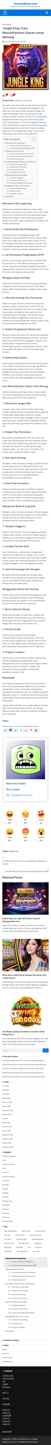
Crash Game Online (8, 1164)
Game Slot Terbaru (8, 1176)
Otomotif (5, 1197)
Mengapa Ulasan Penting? (14, 151)
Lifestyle (5, 1189)
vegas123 (6, 1412)
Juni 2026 (5, 1086)
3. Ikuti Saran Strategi (16, 169)
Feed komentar (7, 1357)
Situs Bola (19, 1247)
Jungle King (13, 851)
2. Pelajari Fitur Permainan (18, 167)
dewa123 (6, 1409)
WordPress (33, 1441)
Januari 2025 (6, 1130)
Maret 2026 (6, 1098)
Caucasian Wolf (40, 1231)
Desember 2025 (7, 1110)
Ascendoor (14, 1441)
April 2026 (5, 1094)
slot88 (4, 1384)
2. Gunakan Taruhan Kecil (17, 180)
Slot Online (6, 24)
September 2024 (8, 1147)
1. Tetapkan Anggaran (16, 177)
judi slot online (9, 1243)
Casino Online (25, 1231)
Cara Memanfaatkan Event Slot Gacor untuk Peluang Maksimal (23, 1060)
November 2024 (7, 1139)
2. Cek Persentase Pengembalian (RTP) (22, 148)
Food (4, 1168)
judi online (7, 1239)
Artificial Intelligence (9, 1156)
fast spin (7, 1235)
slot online (5, 1213)
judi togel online (24, 1243)
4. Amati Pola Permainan (17, 172)
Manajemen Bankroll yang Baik (16, 175)
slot (29, 1247)
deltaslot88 (7, 1431)
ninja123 (6, 1418)
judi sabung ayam (37, 1239)
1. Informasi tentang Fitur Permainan (21, 154)
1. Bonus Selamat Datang (17, 188)
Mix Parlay (7, 1247)
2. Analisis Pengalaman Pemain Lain (21, 156)
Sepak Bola (6, 1205)
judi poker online (21, 1239)
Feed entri (5, 1353)
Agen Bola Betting (10, 1231)
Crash (4, 1160)
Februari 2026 (7, 1102)
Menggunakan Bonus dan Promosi (17, 185)
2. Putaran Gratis (14, 191)
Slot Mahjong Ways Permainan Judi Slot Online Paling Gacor (23, 1033)
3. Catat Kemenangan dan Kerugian (20, 183)
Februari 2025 (7, 1126)
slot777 (5, 1392)
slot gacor (38, 1247)
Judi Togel (5, 1184)
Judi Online (5, 1180)
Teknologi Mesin (7, 1221)
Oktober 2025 (7, 1114)
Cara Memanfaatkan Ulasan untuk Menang (20, 161)
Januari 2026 (6, 1106)
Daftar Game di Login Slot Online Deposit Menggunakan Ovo (21, 919)
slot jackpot (8, 1251)
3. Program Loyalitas (16, 193)
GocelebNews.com (25, 3)
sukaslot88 (6, 1415)
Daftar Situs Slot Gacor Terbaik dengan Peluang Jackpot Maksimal (24, 1064)
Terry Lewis (8, 41)
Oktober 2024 (7, 1143)
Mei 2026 (5, 1090)
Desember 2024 (7, 1135)
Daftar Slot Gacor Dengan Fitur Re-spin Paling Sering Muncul (22, 1072)
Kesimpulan (9, 196)
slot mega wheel (22, 1251)
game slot (5, 1172)
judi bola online (20, 1235)
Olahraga (5, 1193)
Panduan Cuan (7, 1201)
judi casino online (35, 1235)
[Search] (47, 12)
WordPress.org (7, 1361)
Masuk (4, 1349)
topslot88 (6, 1404)
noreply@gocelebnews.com (22, 795)
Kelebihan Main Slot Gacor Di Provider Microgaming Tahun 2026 (23, 1076)
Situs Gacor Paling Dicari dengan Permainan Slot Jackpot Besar (24, 976)
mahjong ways (8, 1378)
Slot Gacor (5, 1209)
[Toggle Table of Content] (33, 140)
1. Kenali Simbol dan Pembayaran (20, 145)
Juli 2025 (5, 1118)
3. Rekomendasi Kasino (16, 159)
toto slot (43, 125)
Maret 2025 (6, 1122)
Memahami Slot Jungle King (15, 143)
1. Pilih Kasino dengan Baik (18, 164)
